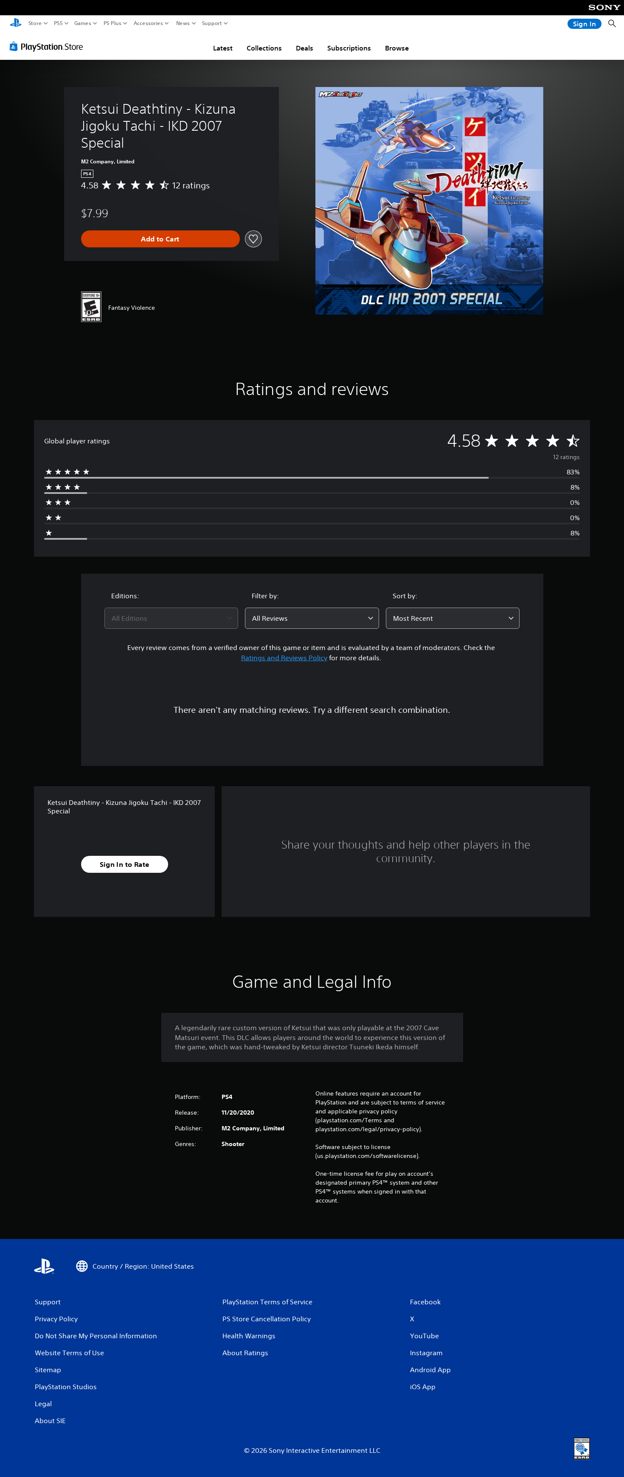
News (183, 23)
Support (212, 23)
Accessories (148, 23)
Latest (223, 48)
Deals (304, 48)
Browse (397, 48)
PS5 (58, 23)
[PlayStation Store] (48, 46)
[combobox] (171, 618)
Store (35, 23)
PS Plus (112, 23)
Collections (264, 48)
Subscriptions (349, 48)
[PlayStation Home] (15, 23)
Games (82, 23)
